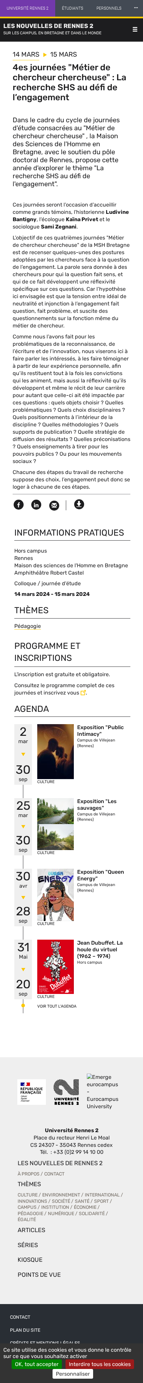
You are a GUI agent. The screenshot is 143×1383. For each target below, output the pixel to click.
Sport (101, 1201)
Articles (31, 1230)
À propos (29, 1174)
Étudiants (72, 8)
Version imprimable (79, 503)
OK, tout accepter (37, 1364)
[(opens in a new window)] (104, 1092)
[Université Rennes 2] (66, 1092)
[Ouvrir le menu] (135, 30)
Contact (54, 1174)
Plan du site (25, 1330)
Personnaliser (73, 1374)
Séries (28, 1245)
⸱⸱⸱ (136, 8)
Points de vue (39, 1274)
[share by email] (54, 506)
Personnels (108, 8)
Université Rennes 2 (28, 8)
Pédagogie (27, 626)
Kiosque (30, 1259)
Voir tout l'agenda (56, 1006)
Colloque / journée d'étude (47, 583)
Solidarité (92, 1213)
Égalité (27, 1219)
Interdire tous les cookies (100, 1364)
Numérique (61, 1213)
